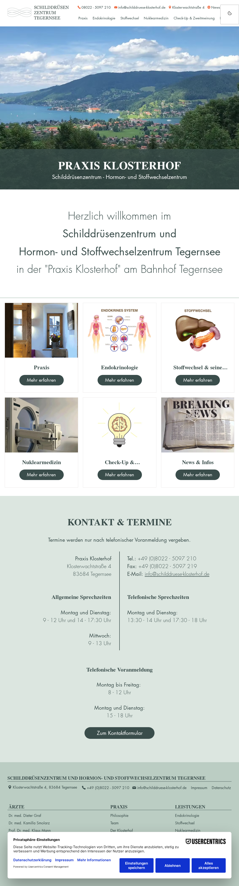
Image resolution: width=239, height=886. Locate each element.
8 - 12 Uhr (119, 692)
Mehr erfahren (41, 380)
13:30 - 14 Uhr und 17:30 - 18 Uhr (167, 620)
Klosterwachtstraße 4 (89, 566)
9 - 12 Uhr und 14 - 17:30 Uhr (77, 620)
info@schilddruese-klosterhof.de (177, 573)
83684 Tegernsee (92, 573)
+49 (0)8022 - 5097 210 (167, 558)
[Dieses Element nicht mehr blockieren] (230, 14)
